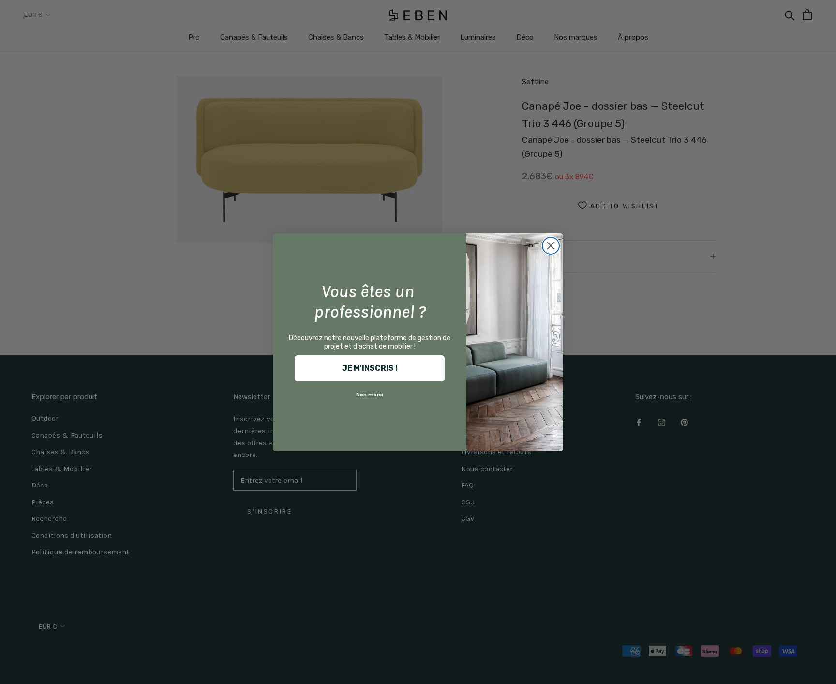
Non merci (369, 394)
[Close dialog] (550, 245)
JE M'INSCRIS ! (370, 368)
